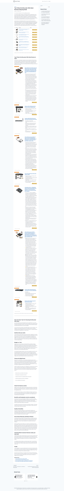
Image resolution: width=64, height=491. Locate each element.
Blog (45, 1)
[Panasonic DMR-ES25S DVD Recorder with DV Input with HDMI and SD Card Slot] (17, 34)
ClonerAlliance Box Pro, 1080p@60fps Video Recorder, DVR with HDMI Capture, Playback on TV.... (24, 42)
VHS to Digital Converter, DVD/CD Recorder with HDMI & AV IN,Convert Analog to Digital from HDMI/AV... (24, 45)
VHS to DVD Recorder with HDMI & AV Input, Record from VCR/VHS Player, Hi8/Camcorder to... (24, 37)
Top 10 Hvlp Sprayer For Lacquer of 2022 (21, 458)
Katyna (16, 478)
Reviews (15, 6)
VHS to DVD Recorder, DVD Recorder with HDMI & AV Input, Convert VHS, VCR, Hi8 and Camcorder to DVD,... (24, 30)
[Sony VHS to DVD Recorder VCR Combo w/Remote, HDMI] (17, 39)
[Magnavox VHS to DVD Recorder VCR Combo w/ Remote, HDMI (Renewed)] (17, 32)
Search (41, 5)
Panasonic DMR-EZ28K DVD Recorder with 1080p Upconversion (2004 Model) (30, 290)
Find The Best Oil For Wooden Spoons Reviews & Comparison (24, 461)
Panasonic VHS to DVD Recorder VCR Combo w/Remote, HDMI (30, 301)
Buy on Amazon (35, 29)
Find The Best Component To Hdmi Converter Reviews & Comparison (45, 23)
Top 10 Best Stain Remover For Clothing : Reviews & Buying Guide (33, 466)
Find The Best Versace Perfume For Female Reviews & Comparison (19, 476)
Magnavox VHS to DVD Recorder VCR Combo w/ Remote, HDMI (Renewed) (30, 107)
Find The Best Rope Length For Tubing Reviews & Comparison (24, 460)
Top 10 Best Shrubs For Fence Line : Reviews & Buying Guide (31, 476)
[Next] (36, 477)
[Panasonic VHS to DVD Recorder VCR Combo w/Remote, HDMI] (17, 50)
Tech (47, 1)
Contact (49, 1)
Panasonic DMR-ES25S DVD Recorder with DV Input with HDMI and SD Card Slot (31, 119)
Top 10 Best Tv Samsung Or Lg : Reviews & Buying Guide (19, 466)
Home (43, 1)
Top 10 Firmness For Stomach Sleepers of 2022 (22, 459)
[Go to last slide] (15, 477)
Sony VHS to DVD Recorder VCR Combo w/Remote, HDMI (30, 174)
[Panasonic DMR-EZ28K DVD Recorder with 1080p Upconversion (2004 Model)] (17, 47)
